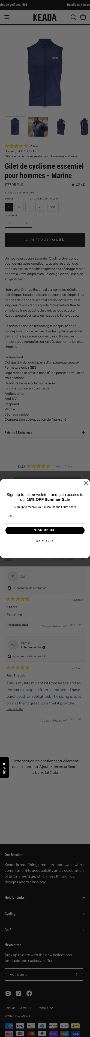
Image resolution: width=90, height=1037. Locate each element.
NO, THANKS (45, 541)
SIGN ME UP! (45, 530)
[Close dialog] (86, 483)
